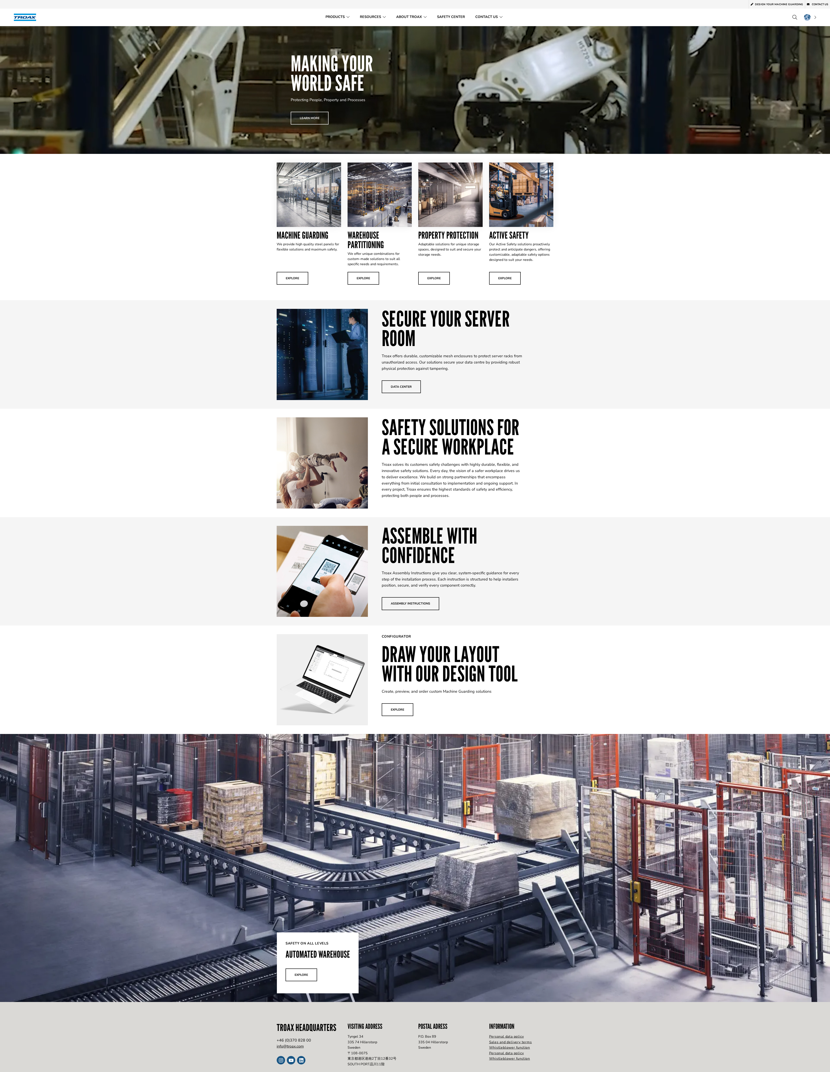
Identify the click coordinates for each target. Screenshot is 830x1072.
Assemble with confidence (429, 545)
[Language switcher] (810, 17)
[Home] (26, 17)
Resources (370, 16)
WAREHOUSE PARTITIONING (366, 239)
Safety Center (451, 16)
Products (335, 16)
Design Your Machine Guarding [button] (779, 4)
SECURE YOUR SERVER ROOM (446, 328)
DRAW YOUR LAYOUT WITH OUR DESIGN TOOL (450, 663)
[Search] (794, 17)
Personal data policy (506, 1036)
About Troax (409, 16)
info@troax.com (290, 1046)
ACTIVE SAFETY (509, 235)
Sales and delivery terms (510, 1042)
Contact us (819, 4)
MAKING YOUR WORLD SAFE (332, 73)
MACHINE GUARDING (302, 235)
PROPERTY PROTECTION (448, 235)
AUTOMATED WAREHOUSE (318, 954)
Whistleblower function (509, 1047)
